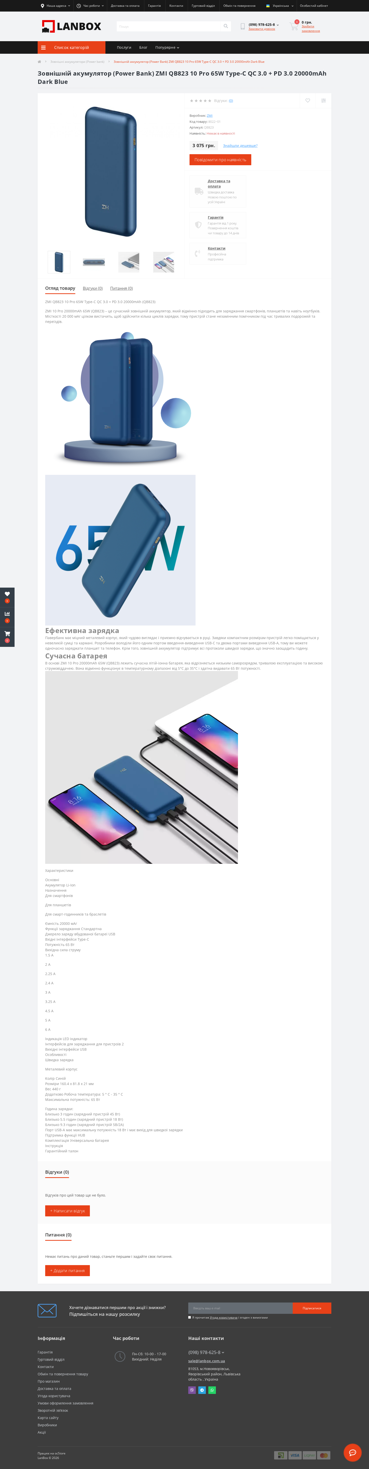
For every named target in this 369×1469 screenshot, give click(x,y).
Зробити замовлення (311, 28)
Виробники (47, 1425)
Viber (192, 1390)
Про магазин (49, 1381)
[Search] (225, 26)
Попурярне (165, 47)
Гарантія (154, 6)
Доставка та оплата (125, 6)
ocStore (60, 1453)
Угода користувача (223, 1317)
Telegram (202, 1390)
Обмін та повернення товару (63, 1374)
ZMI (210, 115)
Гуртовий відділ (203, 6)
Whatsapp (212, 1390)
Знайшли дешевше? (240, 145)
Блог (143, 47)
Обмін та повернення (239, 6)
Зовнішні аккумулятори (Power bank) (77, 62)
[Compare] (323, 100)
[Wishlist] (308, 100)
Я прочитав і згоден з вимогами (230, 1317)
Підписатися (312, 1308)
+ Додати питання (67, 1270)
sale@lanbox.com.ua (206, 1361)
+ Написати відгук (67, 1211)
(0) (231, 100)
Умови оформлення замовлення (65, 1403)
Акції (42, 1432)
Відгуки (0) (93, 288)
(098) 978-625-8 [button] (204, 1352)
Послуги (124, 47)
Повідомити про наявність (220, 159)
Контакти (176, 6)
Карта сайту (48, 1417)
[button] (7, 637)
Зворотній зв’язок (53, 1410)
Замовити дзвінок (262, 29)
